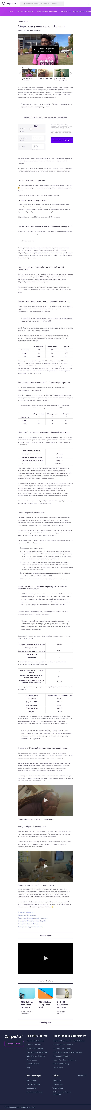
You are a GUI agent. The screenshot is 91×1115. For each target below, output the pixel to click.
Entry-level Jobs (33, 1064)
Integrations (31, 1088)
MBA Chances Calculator (36, 1056)
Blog (28, 1067)
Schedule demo (14, 1044)
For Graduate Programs (61, 1056)
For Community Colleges (62, 1048)
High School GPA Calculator (37, 1052)
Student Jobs (32, 1060)
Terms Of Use (58, 1088)
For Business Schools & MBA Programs (67, 1052)
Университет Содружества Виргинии (30, 927)
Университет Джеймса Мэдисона (29, 924)
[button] (29, 75)
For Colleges (31, 1080)
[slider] (37, 129)
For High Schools (33, 1084)
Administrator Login (34, 1092)
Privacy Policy (58, 1084)
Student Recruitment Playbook (64, 1060)
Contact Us (57, 1080)
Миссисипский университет (27, 915)
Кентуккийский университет (27, 912)
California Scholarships (35, 1041)
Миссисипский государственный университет (33, 918)
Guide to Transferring (35, 1048)
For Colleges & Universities (63, 1045)
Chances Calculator (34, 1045)
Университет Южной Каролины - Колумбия (32, 921)
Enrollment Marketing (61, 1064)
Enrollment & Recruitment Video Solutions (68, 1041)
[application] (45, 49)
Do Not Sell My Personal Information (62, 1093)
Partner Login (58, 1067)
